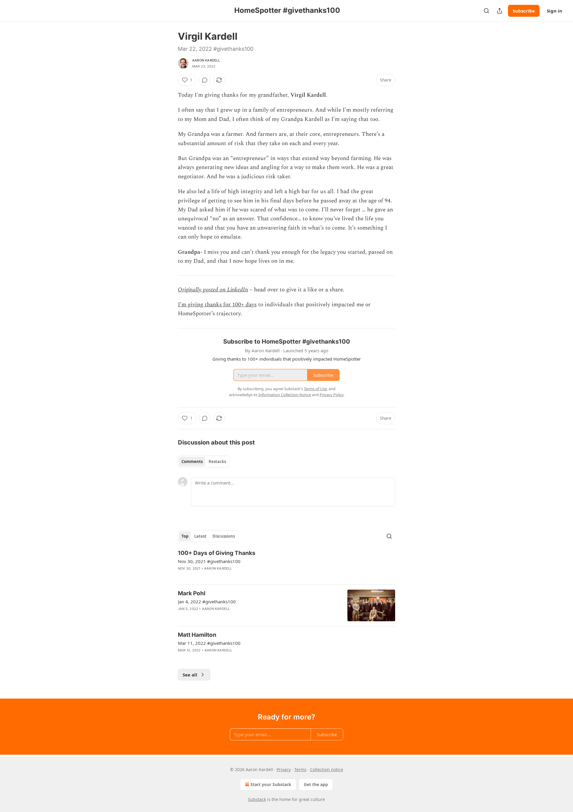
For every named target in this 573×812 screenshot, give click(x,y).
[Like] (182, 576)
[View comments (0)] (205, 80)
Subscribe (524, 11)
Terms (300, 769)
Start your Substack (270, 784)
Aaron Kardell (206, 60)
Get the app (316, 784)
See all (190, 675)
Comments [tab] (192, 461)
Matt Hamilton (197, 634)
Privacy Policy (332, 394)
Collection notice (326, 769)
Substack (257, 799)
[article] (286, 564)
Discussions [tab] (223, 536)
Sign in (554, 11)
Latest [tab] (200, 536)
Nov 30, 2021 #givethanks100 (209, 561)
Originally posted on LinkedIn (213, 289)
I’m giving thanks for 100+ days (217, 304)
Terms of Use (315, 388)
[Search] (486, 11)
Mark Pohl (191, 593)
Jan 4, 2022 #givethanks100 (207, 602)
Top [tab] (184, 536)
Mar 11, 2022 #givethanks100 (209, 643)
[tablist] (203, 461)
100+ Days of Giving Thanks (216, 553)
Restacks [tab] (217, 461)
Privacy (284, 769)
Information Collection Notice (284, 394)
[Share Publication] (500, 11)
